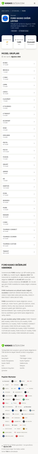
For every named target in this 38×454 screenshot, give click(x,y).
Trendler (23, 356)
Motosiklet (28, 407)
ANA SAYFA (5, 11)
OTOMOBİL (15, 11)
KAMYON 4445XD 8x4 (16, 293)
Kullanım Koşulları (8, 368)
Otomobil (6, 381)
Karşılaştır (5, 358)
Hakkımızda (24, 363)
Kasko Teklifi (6, 363)
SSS (3, 366)
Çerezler (4, 370)
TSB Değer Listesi (26, 358)
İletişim (22, 366)
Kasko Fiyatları (25, 361)
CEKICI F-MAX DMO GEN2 (10, 295)
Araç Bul (4, 356)
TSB (7, 451)
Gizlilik (22, 368)
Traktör (15, 425)
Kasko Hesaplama (8, 361)
